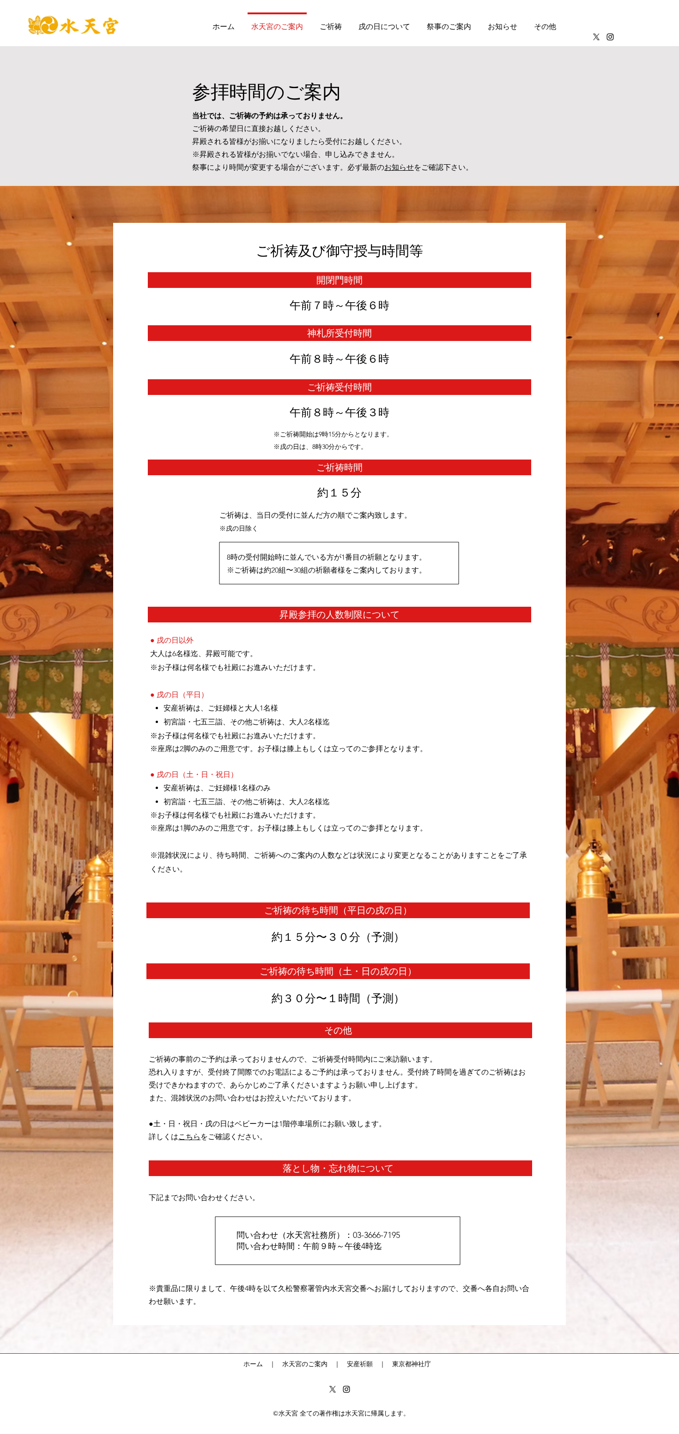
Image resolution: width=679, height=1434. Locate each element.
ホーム (253, 1364)
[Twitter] (596, 37)
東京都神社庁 (411, 1364)
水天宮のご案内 (304, 1364)
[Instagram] (610, 37)
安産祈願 (360, 1364)
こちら (189, 1136)
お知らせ (399, 167)
